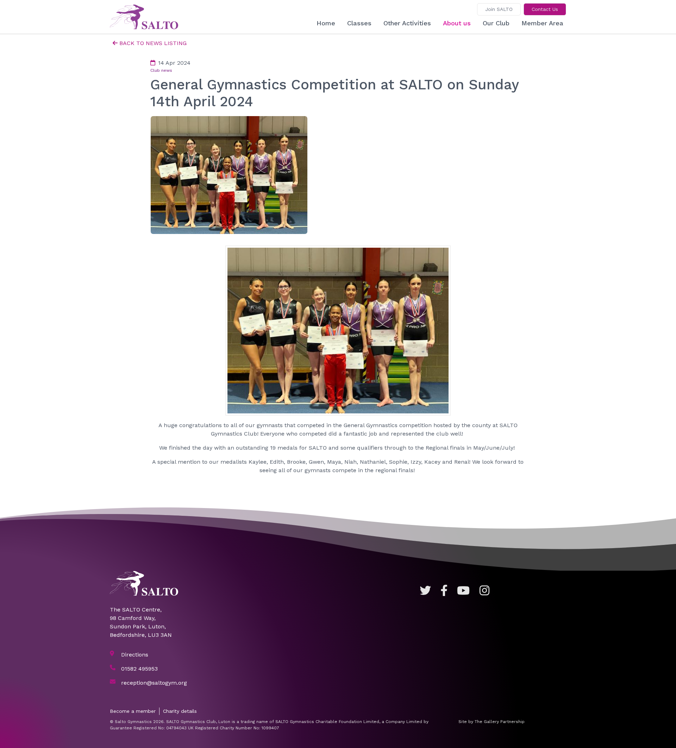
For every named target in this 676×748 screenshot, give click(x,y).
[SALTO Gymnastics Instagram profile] (484, 590)
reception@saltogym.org (154, 682)
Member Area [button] (542, 23)
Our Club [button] (496, 23)
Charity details (180, 711)
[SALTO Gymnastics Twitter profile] (425, 590)
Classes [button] (359, 23)
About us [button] (457, 23)
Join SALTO (499, 9)
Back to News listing (153, 43)
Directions (134, 654)
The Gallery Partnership (500, 721)
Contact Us (545, 9)
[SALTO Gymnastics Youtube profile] (463, 590)
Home (326, 23)
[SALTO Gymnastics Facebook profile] (443, 590)
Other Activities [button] (407, 23)
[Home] (147, 17)
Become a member (133, 711)
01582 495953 (139, 668)
